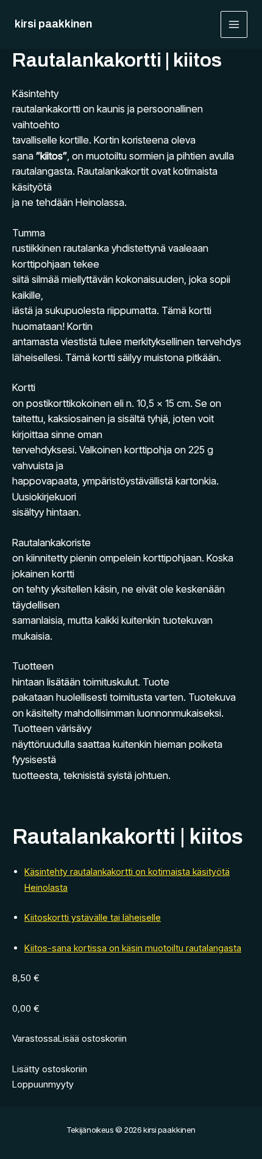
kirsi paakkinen (53, 24)
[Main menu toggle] (234, 24)
